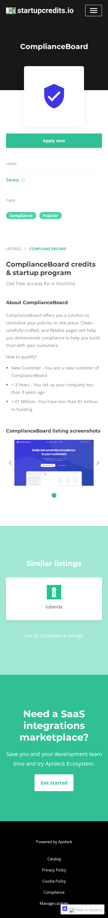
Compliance (54, 892)
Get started (54, 782)
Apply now (54, 140)
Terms (12, 180)
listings (13, 248)
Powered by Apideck (54, 841)
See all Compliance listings (54, 635)
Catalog (54, 858)
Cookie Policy (54, 881)
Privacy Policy (54, 870)
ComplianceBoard (47, 248)
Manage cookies (54, 903)
